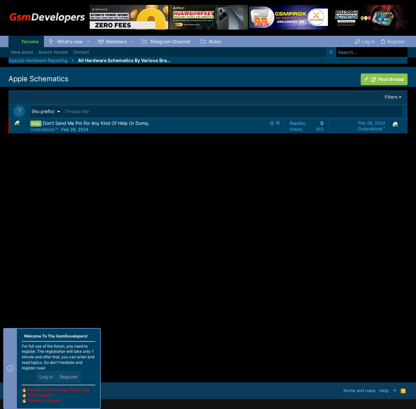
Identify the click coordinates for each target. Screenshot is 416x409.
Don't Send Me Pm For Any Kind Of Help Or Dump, (96, 123)
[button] (88, 41)
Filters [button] (391, 96)
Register (68, 376)
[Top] (395, 390)
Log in (46, 376)
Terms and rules (359, 390)
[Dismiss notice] (93, 337)
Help (384, 390)
